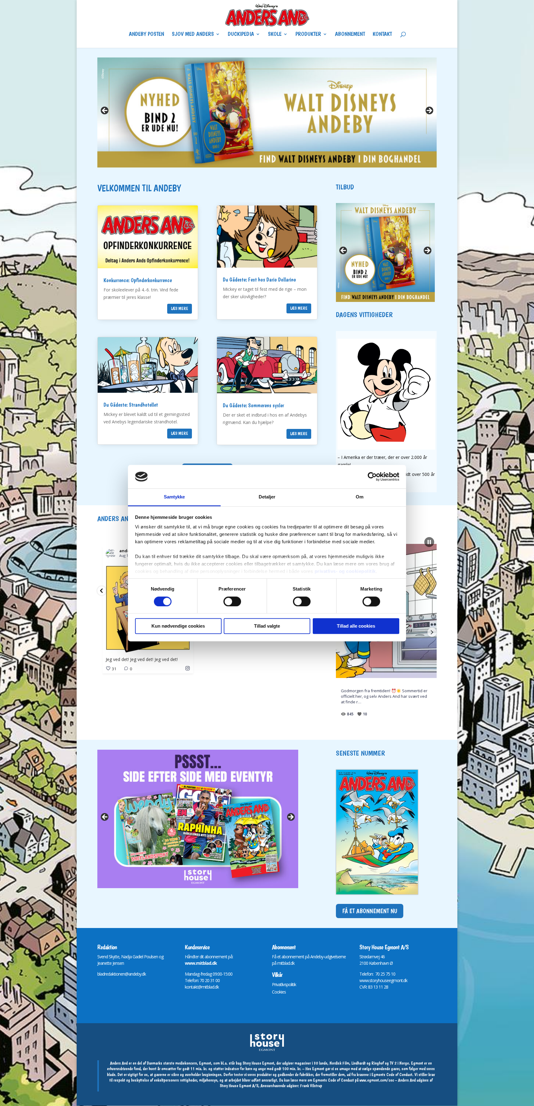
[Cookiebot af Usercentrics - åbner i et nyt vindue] (372, 476)
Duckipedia (241, 34)
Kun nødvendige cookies (178, 626)
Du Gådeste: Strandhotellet (131, 404)
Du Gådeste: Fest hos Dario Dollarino (259, 279)
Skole (275, 34)
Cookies (279, 992)
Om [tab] (359, 497)
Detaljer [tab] (267, 497)
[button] (101, 590)
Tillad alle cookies (356, 626)
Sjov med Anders (193, 34)
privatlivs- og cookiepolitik (345, 571)
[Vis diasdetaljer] (267, 112)
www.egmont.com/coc (376, 1080)
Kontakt (382, 34)
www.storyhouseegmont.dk (383, 980)
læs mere (179, 308)
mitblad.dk (286, 963)
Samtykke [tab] (174, 497)
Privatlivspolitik (284, 984)
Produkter (308, 34)
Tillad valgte (267, 626)
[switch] (232, 601)
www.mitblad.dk (201, 963)
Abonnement (350, 34)
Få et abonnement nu (369, 911)
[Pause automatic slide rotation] (429, 542)
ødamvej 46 (374, 957)
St (361, 957)
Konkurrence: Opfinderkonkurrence (138, 280)
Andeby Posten (146, 34)
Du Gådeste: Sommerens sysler (253, 405)
